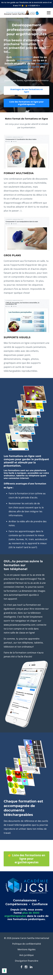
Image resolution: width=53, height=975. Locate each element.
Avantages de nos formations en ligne (26, 90)
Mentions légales (26, 949)
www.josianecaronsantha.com (19, 624)
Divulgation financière (26, 960)
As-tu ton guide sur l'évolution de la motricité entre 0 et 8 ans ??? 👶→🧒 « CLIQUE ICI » (26, 4)
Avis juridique (26, 955)
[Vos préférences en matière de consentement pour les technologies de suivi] (4, 970)
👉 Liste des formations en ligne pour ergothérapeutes (26, 858)
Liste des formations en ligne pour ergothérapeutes (26, 103)
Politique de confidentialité (26, 943)
